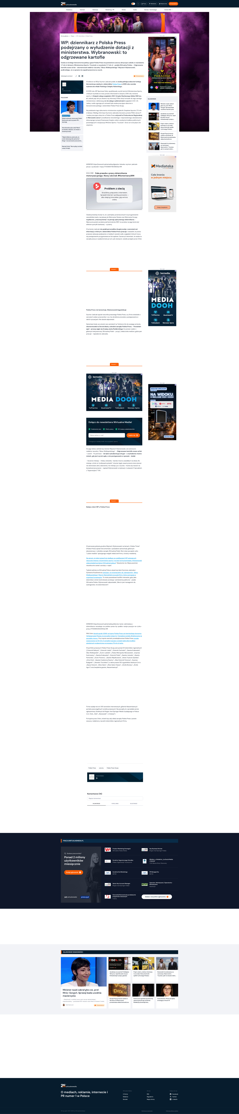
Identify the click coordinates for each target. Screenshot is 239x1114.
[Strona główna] (69, 3)
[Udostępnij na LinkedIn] (82, 76)
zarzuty (101, 768)
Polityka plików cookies (172, 1111)
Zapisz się (131, 435)
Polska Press (116, 84)
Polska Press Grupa (112, 768)
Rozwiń (113, 269)
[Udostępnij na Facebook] (80, 76)
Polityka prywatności (147, 1111)
